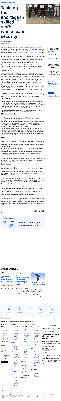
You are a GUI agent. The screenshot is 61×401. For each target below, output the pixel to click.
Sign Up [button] (51, 92)
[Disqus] (23, 246)
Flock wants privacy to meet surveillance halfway (38, 284)
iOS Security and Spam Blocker (6, 357)
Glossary (41, 312)
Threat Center (20, 312)
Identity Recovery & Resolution (16, 357)
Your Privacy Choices (18, 394)
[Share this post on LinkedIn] (5, 212)
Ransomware (27, 335)
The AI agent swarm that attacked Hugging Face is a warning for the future (22, 281)
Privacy (25, 396)
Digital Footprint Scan (15, 330)
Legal (52, 394)
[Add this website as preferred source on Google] (30, 42)
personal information (6, 178)
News (33, 272)
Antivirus (26, 338)
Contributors (9, 312)
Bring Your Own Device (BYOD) (31, 168)
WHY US (33, 348)
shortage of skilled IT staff (35, 52)
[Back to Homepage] (8, 2)
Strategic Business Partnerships (27, 356)
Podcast (30, 312)
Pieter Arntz (5, 40)
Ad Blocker (16, 339)
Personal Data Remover (15, 365)
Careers (36, 329)
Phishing (26, 333)
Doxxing (25, 343)
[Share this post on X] (4, 212)
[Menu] (59, 2)
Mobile (2, 272)
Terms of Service (49, 361)
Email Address (45, 348)
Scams (52, 312)
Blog (25, 329)
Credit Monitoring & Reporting (16, 353)
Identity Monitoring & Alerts (15, 348)
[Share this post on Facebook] (2, 212)
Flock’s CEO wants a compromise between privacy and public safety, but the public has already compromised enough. (38, 293)
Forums (35, 372)
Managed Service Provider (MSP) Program (16, 387)
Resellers (26, 359)
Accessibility (40, 396)
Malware (26, 336)
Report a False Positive (36, 338)
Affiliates (26, 352)
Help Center (36, 376)
